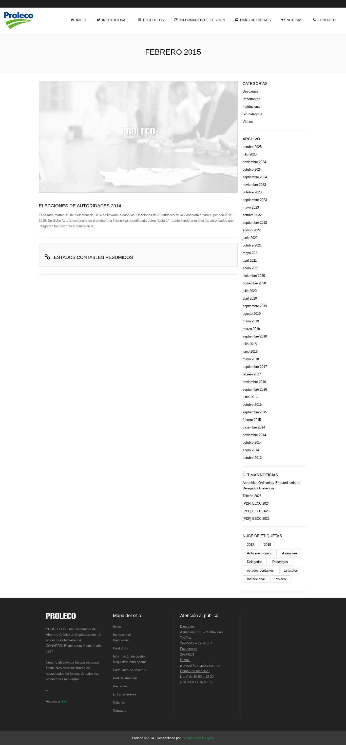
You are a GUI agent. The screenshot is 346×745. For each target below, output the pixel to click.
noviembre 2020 (254, 283)
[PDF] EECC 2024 (256, 503)
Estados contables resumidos (93, 257)
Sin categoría (252, 114)
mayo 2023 (251, 207)
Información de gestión (202, 20)
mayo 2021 (251, 253)
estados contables (260, 570)
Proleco (280, 579)
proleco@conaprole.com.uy (200, 665)
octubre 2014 (252, 442)
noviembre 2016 (254, 382)
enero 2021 (251, 268)
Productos (153, 20)
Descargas (250, 91)
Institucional (114, 20)
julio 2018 (250, 344)
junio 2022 (250, 238)
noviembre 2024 (254, 162)
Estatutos (291, 570)
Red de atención (125, 678)
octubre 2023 (252, 192)
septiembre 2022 (255, 222)
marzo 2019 (251, 329)
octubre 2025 (252, 147)
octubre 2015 (252, 405)
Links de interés (255, 20)
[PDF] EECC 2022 (256, 519)
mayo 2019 (251, 321)
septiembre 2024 (255, 177)
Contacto (327, 20)
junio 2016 (250, 397)
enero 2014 (251, 450)
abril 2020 (250, 298)
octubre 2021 (252, 245)
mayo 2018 (251, 359)
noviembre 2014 (254, 435)
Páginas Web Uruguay (198, 738)
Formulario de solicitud (129, 670)
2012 (250, 545)
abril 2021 (250, 260)
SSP (64, 701)
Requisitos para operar (129, 662)
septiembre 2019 (255, 306)
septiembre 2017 (255, 367)
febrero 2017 (252, 374)
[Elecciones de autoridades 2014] (138, 137)
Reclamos (120, 686)
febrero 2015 (252, 420)
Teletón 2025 (252, 496)
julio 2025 (250, 154)
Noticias (294, 20)
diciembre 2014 (254, 427)
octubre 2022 (252, 215)
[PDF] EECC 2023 (256, 511)
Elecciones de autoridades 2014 (80, 205)
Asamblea (289, 553)
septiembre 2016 (255, 389)
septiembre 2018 (255, 336)
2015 (267, 545)
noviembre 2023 (254, 185)
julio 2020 (250, 291)
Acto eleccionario (259, 553)
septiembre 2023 (255, 200)
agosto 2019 (252, 313)
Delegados (254, 562)
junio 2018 (250, 351)
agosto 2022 (252, 230)
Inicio (81, 20)
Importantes (251, 99)
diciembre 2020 (254, 276)
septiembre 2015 (255, 412)
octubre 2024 (252, 169)
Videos (248, 122)
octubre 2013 (252, 458)
